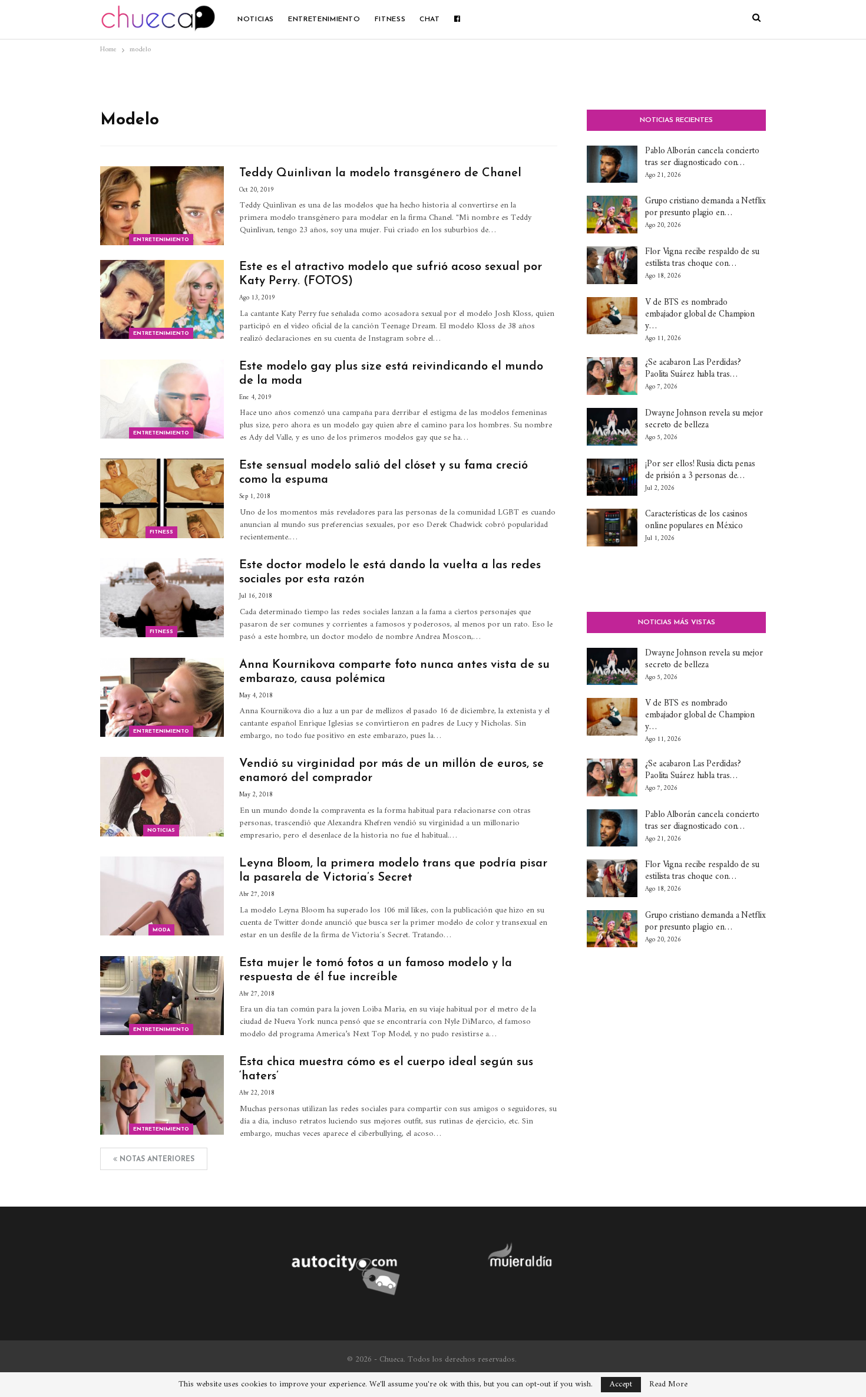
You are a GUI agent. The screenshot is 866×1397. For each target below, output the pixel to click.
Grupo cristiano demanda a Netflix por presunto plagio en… (705, 207)
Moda (161, 930)
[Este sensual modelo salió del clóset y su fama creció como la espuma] (162, 498)
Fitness (390, 19)
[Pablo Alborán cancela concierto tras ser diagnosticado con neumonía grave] (612, 164)
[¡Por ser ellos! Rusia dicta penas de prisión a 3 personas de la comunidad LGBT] (612, 477)
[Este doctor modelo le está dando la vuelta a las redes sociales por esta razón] (162, 597)
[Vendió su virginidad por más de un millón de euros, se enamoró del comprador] (162, 796)
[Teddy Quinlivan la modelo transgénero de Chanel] (162, 205)
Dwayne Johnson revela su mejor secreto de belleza (704, 419)
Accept (621, 1384)
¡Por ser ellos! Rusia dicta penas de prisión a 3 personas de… (700, 470)
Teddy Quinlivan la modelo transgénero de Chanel (380, 173)
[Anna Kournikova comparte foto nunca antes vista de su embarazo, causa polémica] (162, 697)
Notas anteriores (155, 1159)
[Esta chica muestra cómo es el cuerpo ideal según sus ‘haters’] (162, 1094)
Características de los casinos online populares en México (696, 520)
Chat (429, 19)
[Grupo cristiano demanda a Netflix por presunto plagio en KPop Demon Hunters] (612, 214)
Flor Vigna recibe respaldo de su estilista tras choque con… (702, 258)
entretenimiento (324, 19)
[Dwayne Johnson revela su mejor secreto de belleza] (612, 427)
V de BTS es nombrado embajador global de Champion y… (700, 314)
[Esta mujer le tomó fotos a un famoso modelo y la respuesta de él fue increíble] (162, 995)
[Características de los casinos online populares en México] (612, 527)
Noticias (255, 19)
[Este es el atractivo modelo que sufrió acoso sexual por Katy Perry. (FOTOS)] (162, 299)
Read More (668, 1384)
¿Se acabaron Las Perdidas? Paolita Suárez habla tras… (693, 369)
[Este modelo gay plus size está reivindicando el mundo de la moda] (162, 399)
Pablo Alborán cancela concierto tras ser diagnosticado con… (702, 157)
